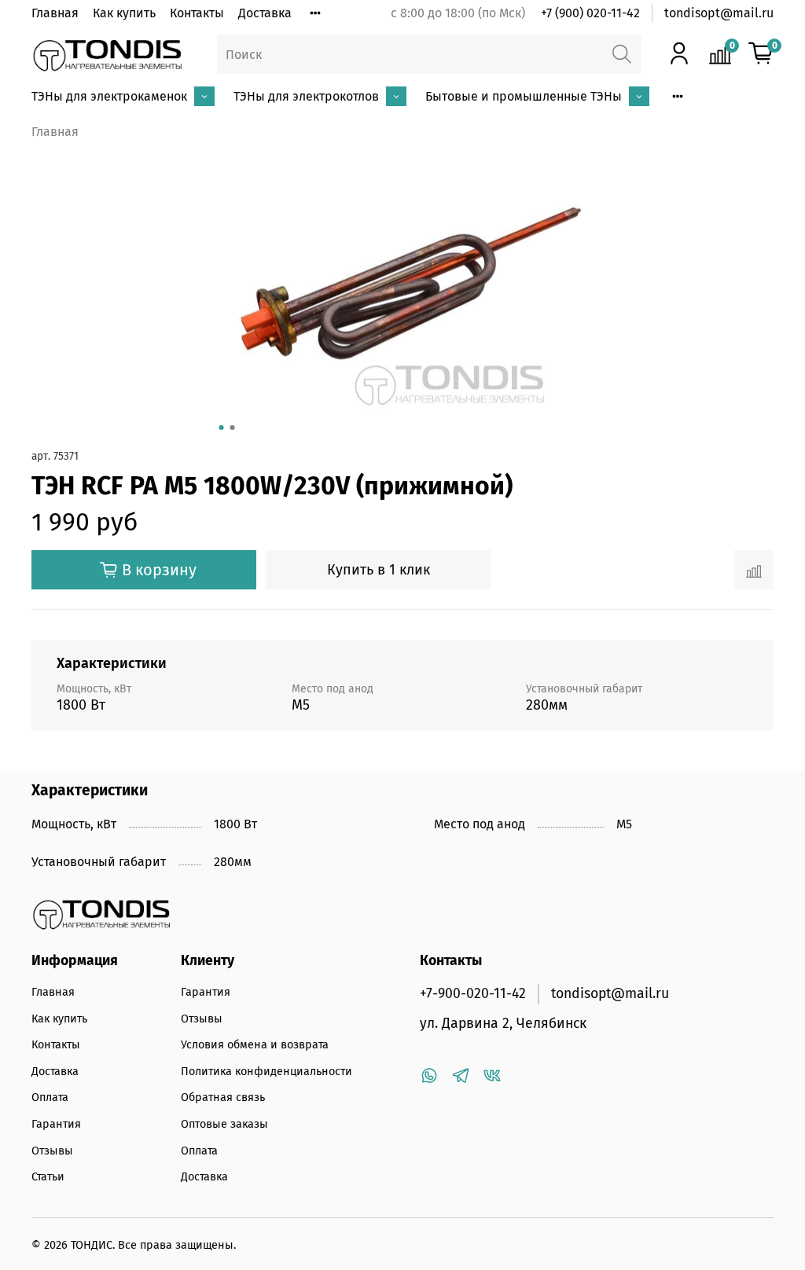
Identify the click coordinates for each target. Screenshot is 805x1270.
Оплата (49, 1097)
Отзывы (52, 1151)
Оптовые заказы (224, 1124)
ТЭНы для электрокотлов (306, 96)
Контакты (197, 13)
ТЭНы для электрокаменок (109, 96)
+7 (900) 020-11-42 (590, 13)
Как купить (124, 13)
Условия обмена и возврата (255, 1045)
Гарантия (56, 1124)
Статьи (47, 1177)
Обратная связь (223, 1097)
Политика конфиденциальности (266, 1071)
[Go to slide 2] (232, 427)
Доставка (265, 13)
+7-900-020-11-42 (473, 994)
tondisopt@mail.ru (719, 13)
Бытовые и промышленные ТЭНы (523, 96)
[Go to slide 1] (221, 427)
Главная (55, 13)
